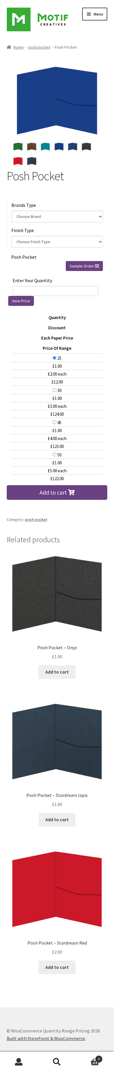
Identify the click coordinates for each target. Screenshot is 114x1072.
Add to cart (53, 492)
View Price (21, 301)
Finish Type (22, 230)
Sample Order (82, 266)
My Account (19, 1062)
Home (18, 47)
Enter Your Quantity (32, 280)
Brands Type (23, 205)
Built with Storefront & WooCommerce (46, 1038)
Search (57, 1062)
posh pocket (39, 47)
